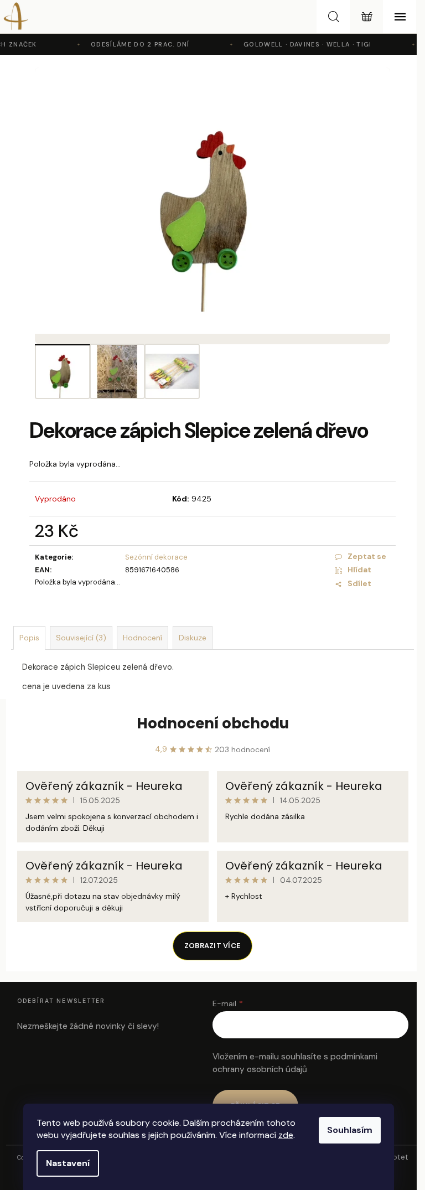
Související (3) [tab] (81, 638)
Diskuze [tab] (192, 638)
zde (285, 1135)
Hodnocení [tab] (142, 638)
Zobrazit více (212, 945)
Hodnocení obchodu (213, 723)
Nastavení (68, 1163)
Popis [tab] (29, 638)
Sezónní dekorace (156, 557)
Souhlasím (349, 1130)
